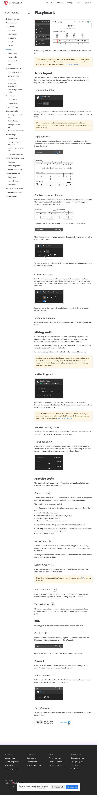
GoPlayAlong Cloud (12, 762)
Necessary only (58, 787)
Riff (82, 578)
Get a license (9, 765)
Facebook (74, 769)
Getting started (32, 758)
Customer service (77, 758)
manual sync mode (72, 64)
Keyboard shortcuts (34, 765)
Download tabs (32, 762)
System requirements (12, 769)
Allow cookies (72, 787)
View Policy (42, 788)
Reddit (73, 765)
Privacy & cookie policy (57, 765)
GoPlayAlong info (77, 762)
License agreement (55, 762)
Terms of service (55, 758)
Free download (10, 758)
